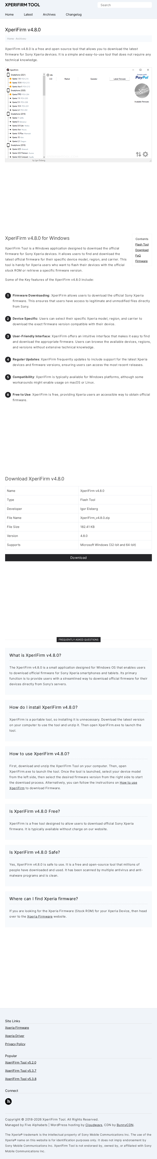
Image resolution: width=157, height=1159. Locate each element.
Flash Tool (142, 244)
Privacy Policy (15, 1044)
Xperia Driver (14, 1036)
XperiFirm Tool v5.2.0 (20, 1062)
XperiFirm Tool (22, 5)
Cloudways (93, 1125)
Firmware (141, 261)
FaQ (138, 255)
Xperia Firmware (40, 916)
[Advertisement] (78, 197)
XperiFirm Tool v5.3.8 (20, 1079)
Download (142, 250)
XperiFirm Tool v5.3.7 (20, 1071)
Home (10, 38)
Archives (21, 38)
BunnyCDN (125, 1125)
